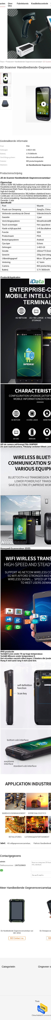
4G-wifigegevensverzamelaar (18, 843)
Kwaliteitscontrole (39, 3)
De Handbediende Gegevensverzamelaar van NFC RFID (17, 932)
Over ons (10, 4)
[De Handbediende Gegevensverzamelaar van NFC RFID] (17, 911)
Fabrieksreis (22, 3)
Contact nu (18, 938)
